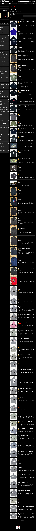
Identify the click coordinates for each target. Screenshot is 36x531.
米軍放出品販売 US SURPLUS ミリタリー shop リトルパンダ (6, 1)
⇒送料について (13, 9)
